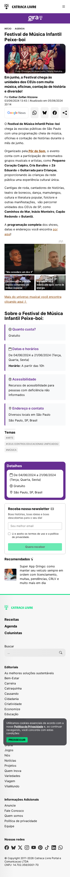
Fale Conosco (14, 811)
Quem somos (13, 816)
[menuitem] (35, 621)
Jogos (8, 750)
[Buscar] (60, 652)
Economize (12, 709)
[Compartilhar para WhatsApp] (34, 112)
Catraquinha (13, 688)
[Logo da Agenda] (35, 19)
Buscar (9, 646)
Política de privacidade (20, 821)
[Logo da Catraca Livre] (20, 6)
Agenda (20, 28)
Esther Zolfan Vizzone (23, 97)
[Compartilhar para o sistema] (65, 112)
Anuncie (10, 805)
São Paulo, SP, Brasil (23, 420)
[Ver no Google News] (16, 112)
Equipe (9, 826)
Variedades (12, 776)
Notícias (10, 760)
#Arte (9, 437)
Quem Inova (12, 771)
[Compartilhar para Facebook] (55, 112)
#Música (11, 449)
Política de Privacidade (28, 726)
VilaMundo (11, 786)
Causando (11, 693)
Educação (11, 714)
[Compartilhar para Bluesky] (45, 112)
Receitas (11, 619)
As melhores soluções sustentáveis (29, 673)
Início (7, 28)
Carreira (10, 683)
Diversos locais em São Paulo (29, 414)
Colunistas (13, 633)
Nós (7, 755)
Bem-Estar (11, 678)
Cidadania (11, 699)
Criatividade (13, 704)
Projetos (10, 765)
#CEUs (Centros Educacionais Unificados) (32, 444)
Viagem (9, 781)
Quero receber (35, 547)
